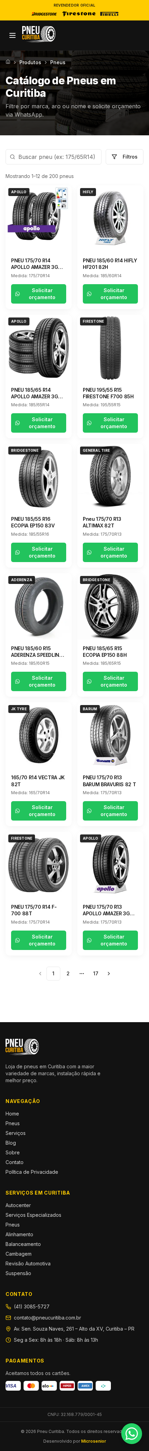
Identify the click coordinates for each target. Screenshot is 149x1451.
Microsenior (93, 1441)
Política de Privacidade (32, 1172)
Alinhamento (19, 1234)
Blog (11, 1143)
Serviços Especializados (33, 1215)
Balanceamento (23, 1244)
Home (12, 1114)
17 (95, 973)
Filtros (130, 157)
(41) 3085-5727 (32, 1306)
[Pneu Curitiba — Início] (38, 34)
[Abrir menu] (12, 35)
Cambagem (19, 1254)
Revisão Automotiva (28, 1263)
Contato (15, 1162)
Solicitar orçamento (42, 293)
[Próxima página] (108, 974)
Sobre (13, 1152)
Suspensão (18, 1273)
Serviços (16, 1133)
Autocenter (18, 1205)
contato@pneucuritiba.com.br (47, 1318)
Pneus (13, 1123)
